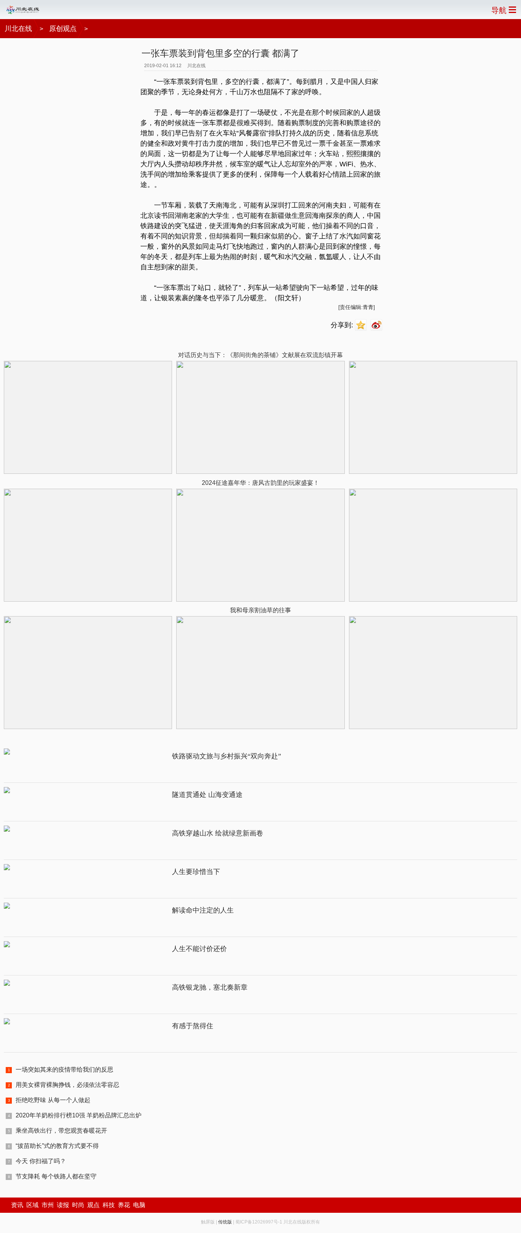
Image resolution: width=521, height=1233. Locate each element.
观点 (93, 1205)
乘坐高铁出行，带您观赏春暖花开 (61, 1130)
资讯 (17, 1205)
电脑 (139, 1205)
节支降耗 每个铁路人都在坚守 (56, 1176)
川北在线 (18, 28)
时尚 (78, 1205)
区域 (32, 1205)
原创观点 (63, 28)
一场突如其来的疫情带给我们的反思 (64, 1069)
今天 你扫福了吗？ (41, 1161)
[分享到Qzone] (362, 325)
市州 (48, 1205)
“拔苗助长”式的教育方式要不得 (57, 1146)
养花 (124, 1205)
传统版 (225, 1222)
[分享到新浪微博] (377, 325)
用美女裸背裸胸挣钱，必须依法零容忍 (67, 1085)
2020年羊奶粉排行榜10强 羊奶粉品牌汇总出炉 (79, 1115)
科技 (109, 1205)
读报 (63, 1205)
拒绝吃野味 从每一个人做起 (53, 1100)
